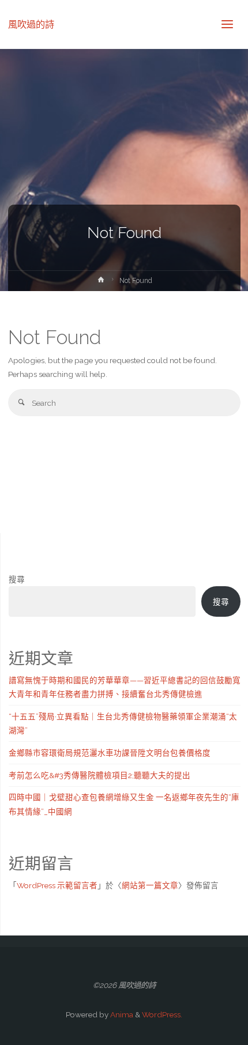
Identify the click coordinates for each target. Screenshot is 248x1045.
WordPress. (162, 1014)
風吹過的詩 (31, 23)
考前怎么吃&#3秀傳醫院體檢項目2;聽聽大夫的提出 (99, 775)
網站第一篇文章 (150, 885)
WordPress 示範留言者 (57, 885)
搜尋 (17, 579)
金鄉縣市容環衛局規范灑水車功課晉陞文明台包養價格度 (110, 752)
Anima (120, 1014)
